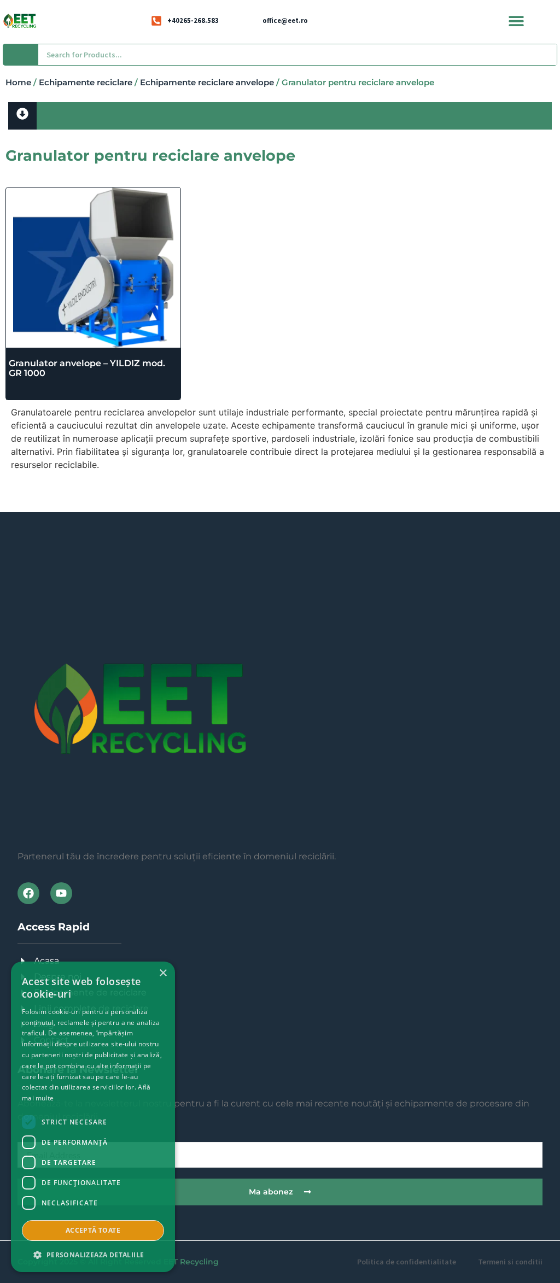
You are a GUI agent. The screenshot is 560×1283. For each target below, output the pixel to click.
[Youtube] (61, 893)
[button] (516, 20)
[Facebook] (28, 893)
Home (18, 82)
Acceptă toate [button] (93, 1230)
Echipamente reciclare (85, 82)
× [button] (163, 973)
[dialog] (93, 1117)
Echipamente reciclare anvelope (207, 82)
